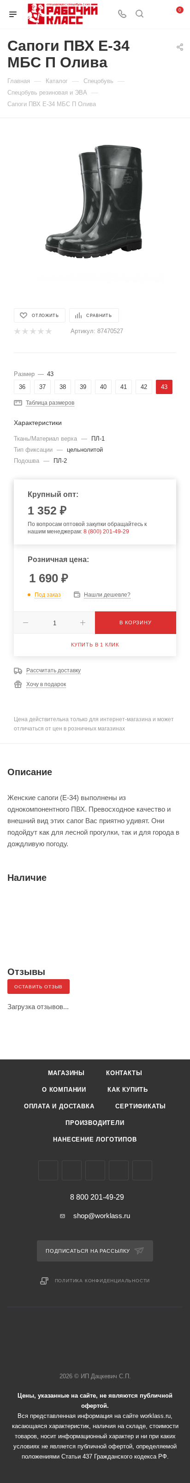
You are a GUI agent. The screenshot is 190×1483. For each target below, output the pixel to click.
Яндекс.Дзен (142, 1170)
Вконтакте (48, 1170)
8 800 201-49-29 (97, 1197)
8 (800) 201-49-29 (106, 531)
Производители (94, 1122)
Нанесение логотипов (95, 1139)
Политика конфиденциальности (102, 1280)
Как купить (127, 1089)
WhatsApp (119, 1170)
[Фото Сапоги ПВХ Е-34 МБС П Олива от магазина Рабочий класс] (95, 202)
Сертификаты (140, 1106)
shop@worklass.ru (101, 1216)
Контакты (124, 1073)
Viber (95, 1170)
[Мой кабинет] (157, 14)
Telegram (72, 1170)
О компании (64, 1089)
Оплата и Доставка (59, 1106)
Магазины (66, 1073)
